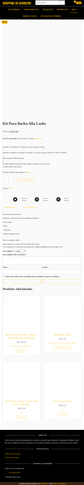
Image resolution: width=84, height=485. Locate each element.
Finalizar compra (51, 16)
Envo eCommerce (60, 483)
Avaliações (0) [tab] (30, 207)
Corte (21, 346)
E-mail (45, 267)
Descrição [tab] (10, 207)
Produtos (62, 9)
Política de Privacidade (12, 454)
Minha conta (30, 16)
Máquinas (48, 9)
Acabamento (14, 346)
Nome (5, 267)
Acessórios (14, 9)
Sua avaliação (8, 251)
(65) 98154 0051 (15, 472)
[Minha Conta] (70, 2)
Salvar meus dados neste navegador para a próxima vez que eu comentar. (32, 276)
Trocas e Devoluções (12, 457)
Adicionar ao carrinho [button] (62, 347)
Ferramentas (31, 9)
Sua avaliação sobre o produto (14, 254)
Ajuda (29, 172)
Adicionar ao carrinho (26, 180)
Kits (74, 9)
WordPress (44, 483)
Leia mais (21, 350)
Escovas (64, 343)
